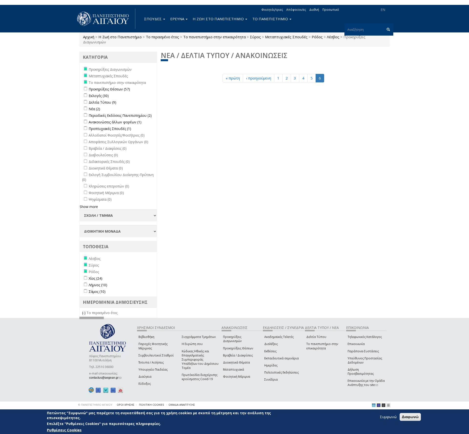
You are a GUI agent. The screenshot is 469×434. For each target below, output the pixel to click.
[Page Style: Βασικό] (374, 405)
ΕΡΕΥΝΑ (177, 18)
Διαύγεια (145, 377)
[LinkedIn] (113, 390)
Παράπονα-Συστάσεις (363, 351)
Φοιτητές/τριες (272, 10)
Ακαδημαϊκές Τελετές (279, 337)
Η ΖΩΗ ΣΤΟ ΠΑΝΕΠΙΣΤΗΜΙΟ (219, 18)
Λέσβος (333, 36)
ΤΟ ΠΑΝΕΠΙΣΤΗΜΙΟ (270, 18)
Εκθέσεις (270, 351)
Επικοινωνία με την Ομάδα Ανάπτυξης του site (366, 383)
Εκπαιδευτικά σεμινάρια (281, 358)
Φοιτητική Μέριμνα (236, 377)
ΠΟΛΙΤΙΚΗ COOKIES (151, 404)
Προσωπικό (330, 10)
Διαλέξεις (271, 344)
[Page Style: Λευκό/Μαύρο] (383, 405)
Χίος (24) (95, 278)
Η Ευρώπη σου (192, 344)
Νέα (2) (94, 109)
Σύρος (255, 36)
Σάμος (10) (97, 291)
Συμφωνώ (388, 416)
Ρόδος (317, 36)
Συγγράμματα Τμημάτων (199, 337)
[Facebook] (98, 390)
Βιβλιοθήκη (146, 337)
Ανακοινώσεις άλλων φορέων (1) (115, 122)
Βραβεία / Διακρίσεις (238, 355)
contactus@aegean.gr (105, 377)
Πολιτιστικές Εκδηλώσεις (281, 372)
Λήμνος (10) (98, 285)
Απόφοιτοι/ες (296, 10)
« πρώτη (233, 78)
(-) (84, 312)
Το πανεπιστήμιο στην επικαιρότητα (214, 36)
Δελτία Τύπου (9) (102, 102)
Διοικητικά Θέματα (236, 362)
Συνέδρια (271, 379)
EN (383, 9)
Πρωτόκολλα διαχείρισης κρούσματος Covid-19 (199, 377)
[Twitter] (105, 390)
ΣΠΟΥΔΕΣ (153, 18)
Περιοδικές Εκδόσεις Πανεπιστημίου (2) (120, 115)
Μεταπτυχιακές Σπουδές (286, 36)
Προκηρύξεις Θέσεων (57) (109, 89)
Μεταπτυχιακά (233, 369)
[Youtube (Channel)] (120, 390)
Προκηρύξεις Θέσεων (238, 348)
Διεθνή (314, 10)
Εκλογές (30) (99, 95)
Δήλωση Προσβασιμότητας (361, 371)
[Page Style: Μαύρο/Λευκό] (388, 405)
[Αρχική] (105, 19)
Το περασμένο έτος (162, 36)
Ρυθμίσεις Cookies (64, 429)
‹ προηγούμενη (258, 78)
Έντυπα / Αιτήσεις (151, 362)
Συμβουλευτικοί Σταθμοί (156, 355)
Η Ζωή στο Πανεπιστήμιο (120, 36)
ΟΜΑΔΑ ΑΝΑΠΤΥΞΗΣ (182, 404)
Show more (89, 206)
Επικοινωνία (356, 344)
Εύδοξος (145, 384)
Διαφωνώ (410, 417)
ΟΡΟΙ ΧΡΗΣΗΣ (125, 404)
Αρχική (88, 36)
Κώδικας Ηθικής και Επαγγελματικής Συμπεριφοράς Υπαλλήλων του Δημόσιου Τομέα (200, 359)
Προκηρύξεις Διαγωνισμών (232, 339)
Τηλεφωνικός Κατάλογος (365, 337)
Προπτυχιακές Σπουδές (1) (110, 128)
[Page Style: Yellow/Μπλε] (379, 405)
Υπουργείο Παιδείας (153, 369)
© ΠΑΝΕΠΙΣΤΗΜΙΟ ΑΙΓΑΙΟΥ (95, 404)
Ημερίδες (270, 365)
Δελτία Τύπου (316, 337)
